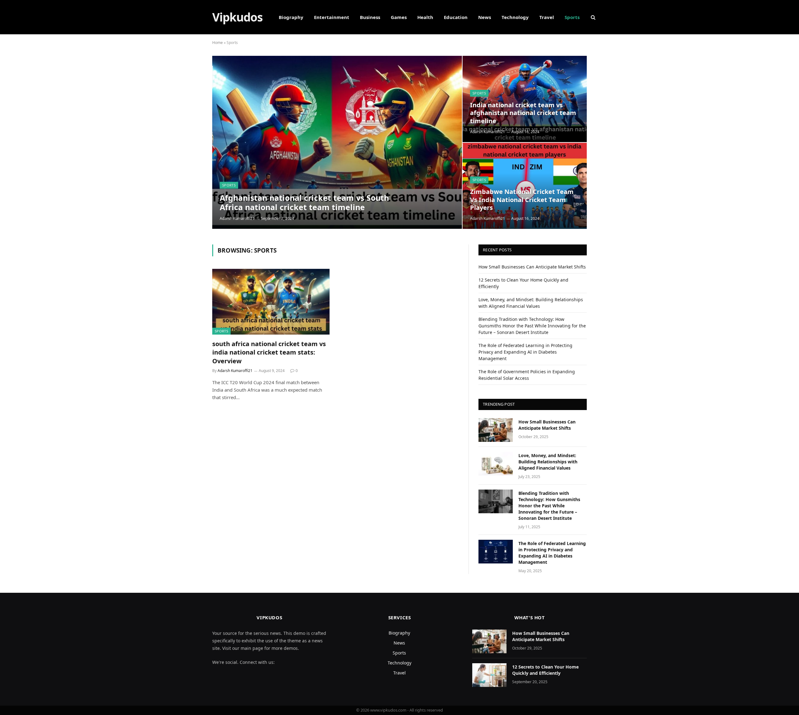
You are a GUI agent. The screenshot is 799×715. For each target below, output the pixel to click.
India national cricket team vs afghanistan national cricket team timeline (523, 113)
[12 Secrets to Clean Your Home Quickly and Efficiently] (489, 675)
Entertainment (331, 17)
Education (456, 17)
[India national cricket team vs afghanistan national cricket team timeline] (525, 99)
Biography (291, 17)
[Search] (593, 17)
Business (370, 17)
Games (399, 17)
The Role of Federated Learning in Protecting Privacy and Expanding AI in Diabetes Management (525, 351)
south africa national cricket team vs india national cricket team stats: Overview (269, 352)
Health (425, 17)
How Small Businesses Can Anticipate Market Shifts (532, 267)
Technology (515, 17)
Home (217, 42)
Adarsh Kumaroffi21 (237, 218)
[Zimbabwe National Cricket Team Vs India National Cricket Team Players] (525, 186)
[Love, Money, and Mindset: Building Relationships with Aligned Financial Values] (495, 464)
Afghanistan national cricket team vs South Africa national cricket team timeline (304, 202)
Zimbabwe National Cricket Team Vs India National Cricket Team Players (522, 200)
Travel (546, 17)
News (484, 17)
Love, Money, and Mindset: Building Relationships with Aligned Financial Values (547, 461)
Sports (572, 17)
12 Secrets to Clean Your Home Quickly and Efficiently (545, 670)
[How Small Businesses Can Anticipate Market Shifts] (495, 430)
